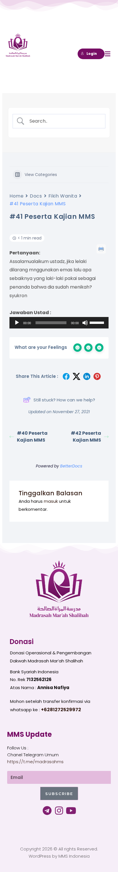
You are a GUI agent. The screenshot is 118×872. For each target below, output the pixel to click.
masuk (51, 501)
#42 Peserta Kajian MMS (86, 436)
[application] (59, 322)
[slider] (98, 322)
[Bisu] (85, 323)
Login (91, 53)
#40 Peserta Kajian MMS (32, 436)
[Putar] (17, 323)
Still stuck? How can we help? (64, 400)
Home (16, 196)
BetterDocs (71, 466)
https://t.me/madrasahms (35, 762)
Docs (36, 196)
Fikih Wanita (62, 196)
